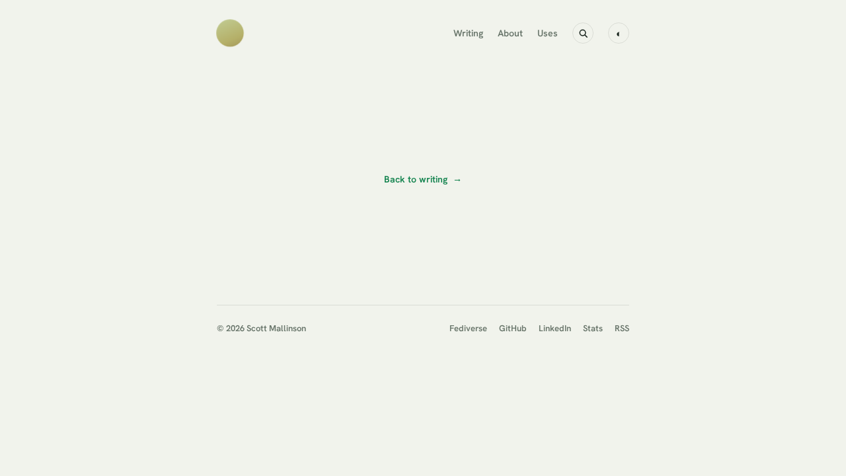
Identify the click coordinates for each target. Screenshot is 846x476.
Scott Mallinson (276, 328)
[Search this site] (583, 33)
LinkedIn (555, 328)
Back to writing (423, 179)
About (510, 33)
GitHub (513, 328)
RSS (622, 328)
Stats (593, 328)
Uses (547, 33)
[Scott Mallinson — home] (230, 33)
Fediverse (468, 328)
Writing (468, 33)
